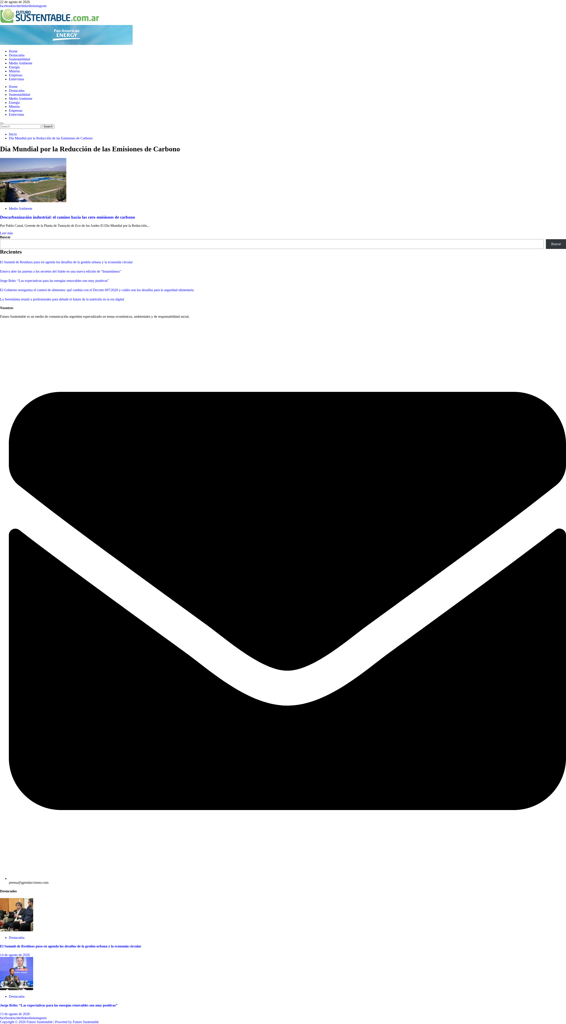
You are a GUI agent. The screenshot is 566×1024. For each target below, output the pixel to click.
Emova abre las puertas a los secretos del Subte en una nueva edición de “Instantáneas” (60, 271)
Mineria (14, 71)
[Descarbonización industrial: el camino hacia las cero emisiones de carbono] (33, 201)
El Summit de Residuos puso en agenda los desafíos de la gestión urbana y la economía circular (66, 262)
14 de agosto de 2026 (15, 955)
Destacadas (17, 55)
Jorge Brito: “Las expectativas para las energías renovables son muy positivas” (54, 281)
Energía (14, 67)
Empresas (15, 75)
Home (13, 51)
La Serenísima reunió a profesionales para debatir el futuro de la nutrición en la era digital (62, 299)
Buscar (5, 237)
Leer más (6, 233)
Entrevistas (16, 79)
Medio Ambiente (20, 63)
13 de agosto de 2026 (15, 1014)
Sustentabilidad (19, 59)
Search (49, 126)
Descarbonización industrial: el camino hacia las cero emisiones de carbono (67, 217)
